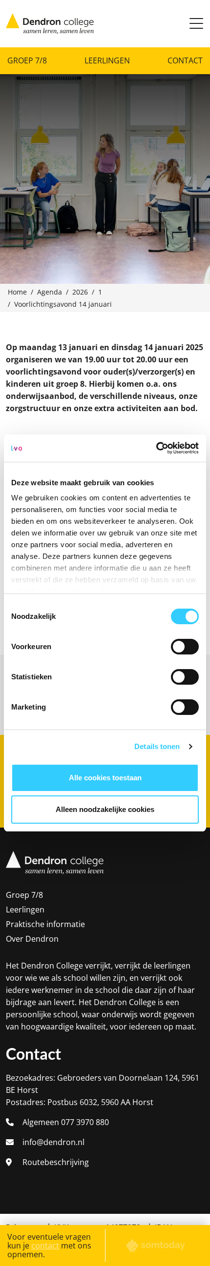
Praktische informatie (45, 924)
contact (45, 1245)
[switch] (185, 646)
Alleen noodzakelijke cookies (105, 809)
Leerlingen (107, 60)
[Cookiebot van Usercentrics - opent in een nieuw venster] (156, 448)
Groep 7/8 (27, 60)
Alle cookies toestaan (105, 777)
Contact (185, 60)
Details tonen (157, 746)
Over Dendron (32, 938)
